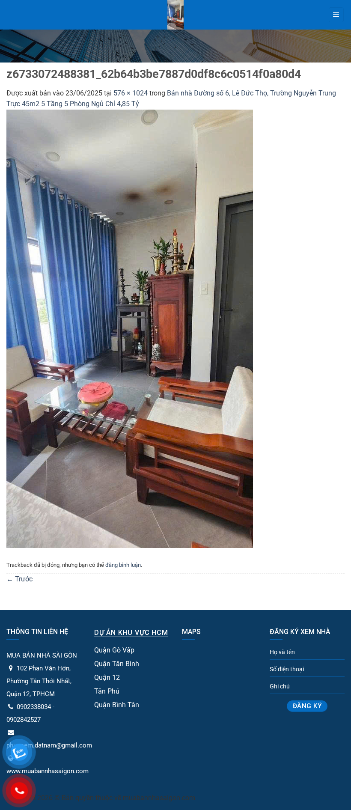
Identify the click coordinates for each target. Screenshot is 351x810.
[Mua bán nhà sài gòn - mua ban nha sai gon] (175, 15)
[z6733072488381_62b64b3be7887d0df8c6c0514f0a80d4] (129, 328)
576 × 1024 (130, 93)
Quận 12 (107, 677)
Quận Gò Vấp (114, 650)
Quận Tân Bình (116, 664)
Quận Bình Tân (116, 705)
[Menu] (336, 15)
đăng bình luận (123, 565)
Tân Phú (106, 691)
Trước (19, 579)
